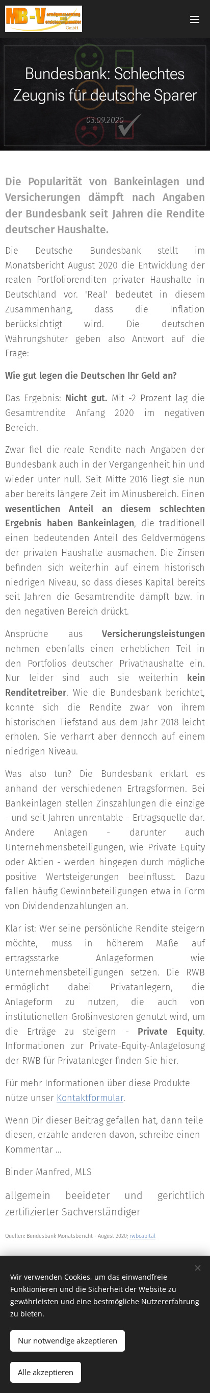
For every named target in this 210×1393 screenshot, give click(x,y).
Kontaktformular (90, 1098)
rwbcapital (142, 1236)
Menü (195, 19)
